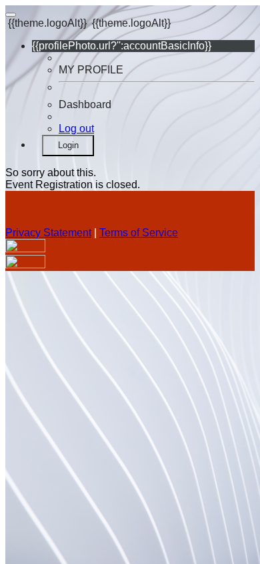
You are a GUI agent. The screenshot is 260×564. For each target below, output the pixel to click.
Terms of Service (138, 232)
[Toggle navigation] (10, 15)
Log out (76, 128)
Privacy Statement (48, 232)
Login (68, 145)
